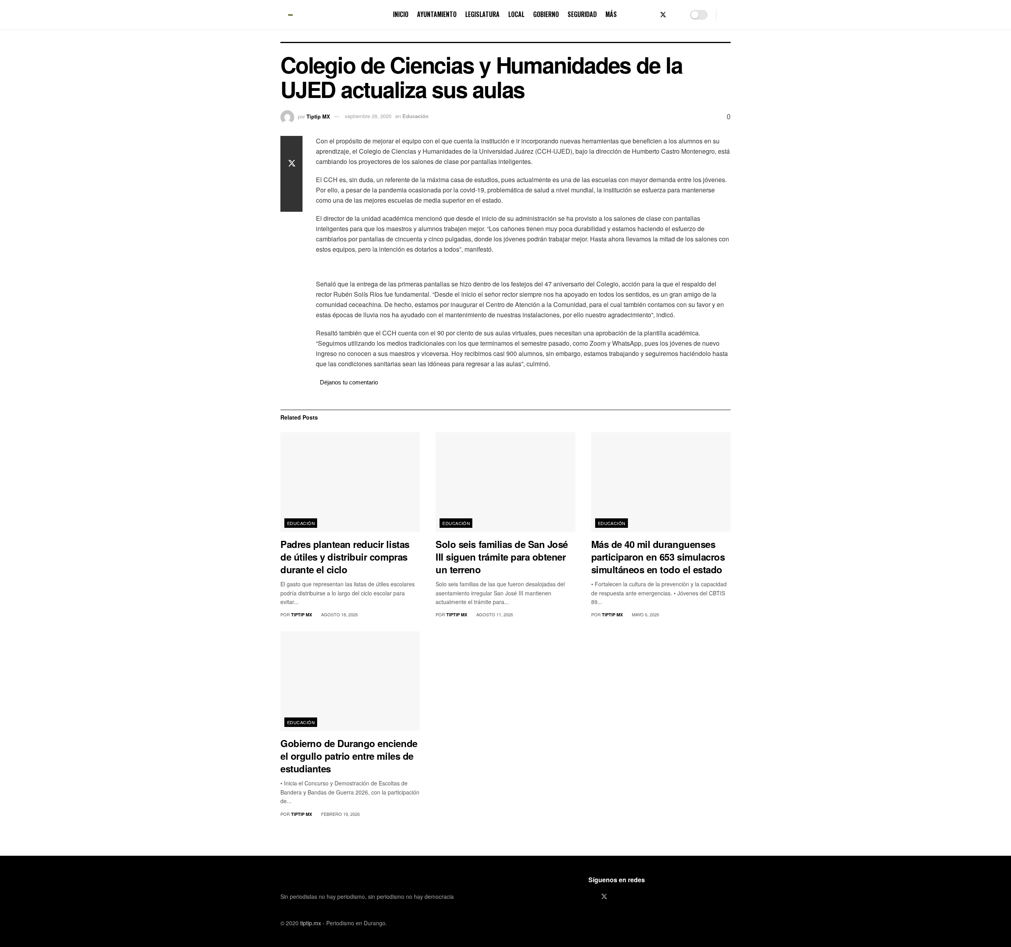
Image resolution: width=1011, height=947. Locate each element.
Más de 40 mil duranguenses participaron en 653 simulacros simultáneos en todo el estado (658, 556)
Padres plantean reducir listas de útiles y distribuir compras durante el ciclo (345, 556)
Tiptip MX (318, 116)
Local (516, 14)
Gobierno (546, 14)
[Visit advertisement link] (523, 267)
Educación (415, 116)
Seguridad (582, 14)
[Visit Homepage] (290, 15)
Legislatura (482, 14)
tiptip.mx (310, 923)
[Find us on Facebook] (649, 15)
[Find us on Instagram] (676, 15)
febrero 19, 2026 (340, 814)
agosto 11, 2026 (494, 614)
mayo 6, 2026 (645, 614)
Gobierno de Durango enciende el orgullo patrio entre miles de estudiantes (348, 755)
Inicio (400, 14)
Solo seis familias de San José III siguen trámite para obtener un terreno (502, 556)
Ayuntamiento (437, 14)
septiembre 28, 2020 (368, 116)
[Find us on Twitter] (663, 15)
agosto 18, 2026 (339, 614)
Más (611, 14)
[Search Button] (728, 15)
